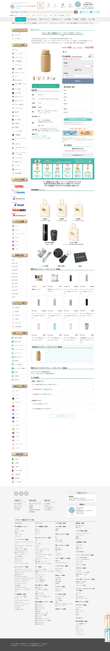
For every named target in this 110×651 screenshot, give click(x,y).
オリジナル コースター (60, 596)
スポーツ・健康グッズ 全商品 (62, 558)
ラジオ (36, 591)
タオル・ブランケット (19, 534)
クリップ (37, 547)
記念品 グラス (38, 609)
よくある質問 (67, 19)
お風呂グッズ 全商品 (60, 609)
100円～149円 (14, 263)
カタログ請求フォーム (48, 509)
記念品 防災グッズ (39, 624)
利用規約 (31, 507)
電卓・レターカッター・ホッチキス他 (42, 563)
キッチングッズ (18, 536)
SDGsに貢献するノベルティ (21, 526)
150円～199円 (14, 266)
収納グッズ (78, 527)
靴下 (77, 594)
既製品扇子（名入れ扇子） (81, 581)
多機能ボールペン (79, 548)
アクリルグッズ (18, 523)
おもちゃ (77, 612)
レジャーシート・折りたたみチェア (83, 559)
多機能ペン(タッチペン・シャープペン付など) (44, 571)
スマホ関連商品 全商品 (20, 594)
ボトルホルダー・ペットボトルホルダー (23, 589)
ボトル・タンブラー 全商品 (39, 136)
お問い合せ (70, 6)
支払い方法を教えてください (41, 403)
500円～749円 (14, 286)
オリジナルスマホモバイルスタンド (22, 600)
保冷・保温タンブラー (19, 574)
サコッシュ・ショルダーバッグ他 (21, 563)
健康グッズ (57, 560)
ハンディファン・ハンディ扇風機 (82, 572)
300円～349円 (14, 276)
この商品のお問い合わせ (87, 133)
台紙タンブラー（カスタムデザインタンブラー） (24, 571)
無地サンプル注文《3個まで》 (71, 133)
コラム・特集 (91, 19)
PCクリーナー (38, 532)
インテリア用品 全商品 (81, 530)
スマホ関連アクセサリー (19, 609)
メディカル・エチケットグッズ (61, 562)
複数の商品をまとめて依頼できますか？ (43, 389)
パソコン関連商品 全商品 (41, 526)
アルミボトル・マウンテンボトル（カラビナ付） (24, 578)
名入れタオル (58, 570)
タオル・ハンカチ (79, 611)
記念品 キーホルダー (39, 622)
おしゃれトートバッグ (19, 558)
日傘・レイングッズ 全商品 (62, 534)
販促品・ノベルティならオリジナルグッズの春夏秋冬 (25, 645)
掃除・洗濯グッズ (79, 525)
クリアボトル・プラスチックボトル (22, 580)
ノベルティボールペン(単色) (40, 569)
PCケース (37, 534)
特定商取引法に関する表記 (34, 509)
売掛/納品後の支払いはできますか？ (42, 408)
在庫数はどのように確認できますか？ (43, 394)
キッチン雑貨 (58, 598)
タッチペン (17, 598)
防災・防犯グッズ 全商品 (41, 585)
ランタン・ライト (79, 561)
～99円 (13, 259)
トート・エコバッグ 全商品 (21, 539)
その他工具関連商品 (80, 551)
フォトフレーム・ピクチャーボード (83, 533)
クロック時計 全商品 (60, 526)
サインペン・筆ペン (39, 576)
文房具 (16, 532)
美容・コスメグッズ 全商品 (62, 545)
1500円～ (13, 296)
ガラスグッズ (79, 617)
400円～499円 (14, 283)
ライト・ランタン (79, 535)
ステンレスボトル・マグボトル (21, 576)
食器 (56, 602)
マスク (77, 627)
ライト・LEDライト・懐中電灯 (41, 589)
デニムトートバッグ (19, 547)
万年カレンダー (58, 589)
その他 (77, 614)
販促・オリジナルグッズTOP (35, 503)
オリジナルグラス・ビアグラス (21, 587)
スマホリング (17, 607)
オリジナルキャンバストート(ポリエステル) (23, 545)
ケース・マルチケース (39, 556)
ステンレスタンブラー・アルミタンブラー (23, 569)
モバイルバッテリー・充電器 (20, 596)
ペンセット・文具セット (40, 581)
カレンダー (69, 15)
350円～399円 (14, 280)
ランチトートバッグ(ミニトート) (21, 554)
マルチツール (78, 546)
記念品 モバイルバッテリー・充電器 (42, 620)
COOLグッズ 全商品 (81, 568)
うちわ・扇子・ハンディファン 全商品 (85, 579)
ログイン (48, 6)
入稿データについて (44, 19)
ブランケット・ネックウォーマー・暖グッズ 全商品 (85, 589)
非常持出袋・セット (39, 587)
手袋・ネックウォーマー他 (81, 598)
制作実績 (83, 19)
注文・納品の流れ (32, 19)
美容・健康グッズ (59, 549)
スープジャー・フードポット (20, 581)
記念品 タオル (38, 616)
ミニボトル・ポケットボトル (20, 583)
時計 (56, 530)
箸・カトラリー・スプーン (60, 605)
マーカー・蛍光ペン (39, 578)
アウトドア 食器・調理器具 (81, 557)
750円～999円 (14, 290)
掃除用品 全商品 (80, 523)
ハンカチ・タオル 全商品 (61, 565)
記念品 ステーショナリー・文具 (41, 613)
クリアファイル (38, 523)
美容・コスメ (58, 547)
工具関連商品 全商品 (81, 542)
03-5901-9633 (88, 4)
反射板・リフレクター (39, 593)
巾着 (33, 15)
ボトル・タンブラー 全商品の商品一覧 (40, 371)
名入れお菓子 (61, 15)
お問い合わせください (78, 148)
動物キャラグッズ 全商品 (82, 601)
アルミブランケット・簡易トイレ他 (42, 596)
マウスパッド (37, 530)
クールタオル (78, 570)
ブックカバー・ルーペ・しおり (41, 558)
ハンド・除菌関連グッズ (81, 623)
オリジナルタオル (59, 568)
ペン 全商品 (38, 566)
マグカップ (17, 590)
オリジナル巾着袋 (18, 556)
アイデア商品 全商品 (60, 523)
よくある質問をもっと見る (62, 415)
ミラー (56, 551)
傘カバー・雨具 (58, 540)
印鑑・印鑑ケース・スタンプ (41, 561)
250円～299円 (14, 273)
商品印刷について (56, 19)
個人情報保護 (32, 511)
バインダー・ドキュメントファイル (42, 549)
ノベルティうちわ (79, 583)
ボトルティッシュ (79, 629)
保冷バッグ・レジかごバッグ (20, 552)
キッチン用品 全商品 (60, 594)
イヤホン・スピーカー (19, 602)
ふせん (36, 540)
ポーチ (21, 15)
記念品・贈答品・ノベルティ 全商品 (44, 601)
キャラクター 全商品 (81, 604)
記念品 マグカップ (39, 606)
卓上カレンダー (58, 590)
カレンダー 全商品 (60, 586)
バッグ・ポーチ (79, 607)
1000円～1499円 (15, 293)
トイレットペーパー (80, 634)
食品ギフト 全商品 (60, 575)
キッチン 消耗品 (58, 600)
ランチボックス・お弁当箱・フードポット (63, 603)
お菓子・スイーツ (59, 579)
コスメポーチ (58, 553)
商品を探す (20, 19)
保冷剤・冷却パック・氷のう (81, 574)
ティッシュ (78, 632)
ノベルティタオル (59, 572)
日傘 (56, 538)
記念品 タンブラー (39, 604)
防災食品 (37, 598)
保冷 (56, 15)
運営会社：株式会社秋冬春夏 (88, 8)
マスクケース (78, 625)
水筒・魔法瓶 (17, 585)
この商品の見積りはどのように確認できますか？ (45, 384)
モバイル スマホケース (19, 605)
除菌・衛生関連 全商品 (81, 621)
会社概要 (75, 19)
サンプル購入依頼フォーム (49, 507)
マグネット (37, 545)
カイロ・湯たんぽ (79, 596)
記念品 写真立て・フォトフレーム (42, 618)
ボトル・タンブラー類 (19, 530)
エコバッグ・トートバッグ (42, 15)
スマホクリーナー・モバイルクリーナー (23, 603)
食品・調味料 (58, 581)
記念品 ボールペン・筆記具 (41, 615)
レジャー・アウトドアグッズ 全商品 (41, 138)
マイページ (55, 6)
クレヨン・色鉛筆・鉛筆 (40, 580)
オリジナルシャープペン (40, 574)
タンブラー (27, 15)
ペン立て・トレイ (38, 552)
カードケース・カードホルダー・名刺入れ (43, 554)
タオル (51, 15)
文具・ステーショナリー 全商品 (43, 537)
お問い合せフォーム (48, 505)
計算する (78, 81)
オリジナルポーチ (18, 561)
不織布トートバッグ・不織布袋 (21, 549)
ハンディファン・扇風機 (81, 585)
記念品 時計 (37, 611)
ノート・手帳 (37, 543)
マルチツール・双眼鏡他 (81, 564)
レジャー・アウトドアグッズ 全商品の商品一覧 (42, 373)
